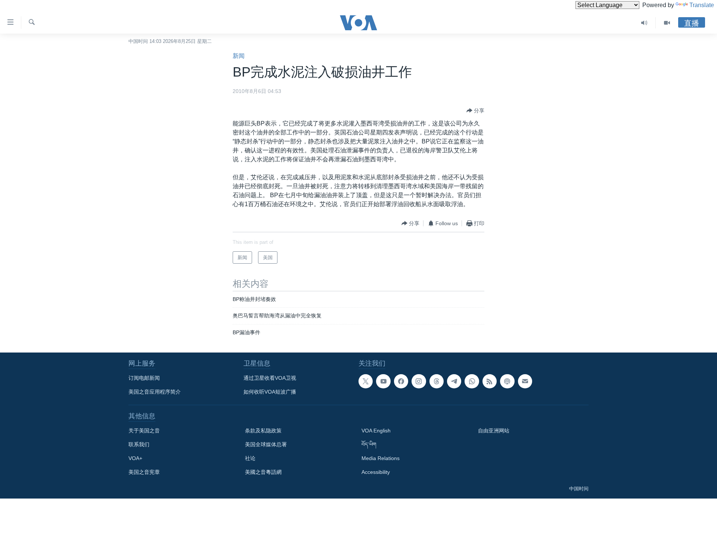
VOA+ (135, 458)
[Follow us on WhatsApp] (472, 381)
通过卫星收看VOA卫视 (269, 378)
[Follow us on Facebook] (401, 381)
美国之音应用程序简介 (154, 392)
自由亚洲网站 (493, 431)
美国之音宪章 (144, 472)
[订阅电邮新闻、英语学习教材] (525, 381)
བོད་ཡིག (368, 444)
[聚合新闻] (489, 381)
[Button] (475, 110)
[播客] (507, 381)
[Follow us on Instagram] (419, 381)
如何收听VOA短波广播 (269, 392)
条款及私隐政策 (263, 431)
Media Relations (380, 458)
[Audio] (644, 22)
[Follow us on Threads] (436, 381)
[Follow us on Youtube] (383, 381)
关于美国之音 (144, 431)
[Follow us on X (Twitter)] (365, 381)
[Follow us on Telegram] (454, 381)
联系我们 (138, 444)
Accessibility (375, 472)
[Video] (667, 22)
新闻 (239, 56)
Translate (701, 5)
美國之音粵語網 (263, 472)
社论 (250, 458)
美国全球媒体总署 (266, 444)
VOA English (376, 431)
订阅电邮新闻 (144, 378)
